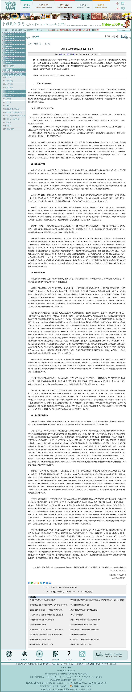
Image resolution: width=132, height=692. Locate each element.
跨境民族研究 (9, 129)
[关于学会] (26, 11)
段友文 (61, 54)
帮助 (110, 657)
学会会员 (72, 664)
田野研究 (9, 46)
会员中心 (64, 664)
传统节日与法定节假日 (14, 74)
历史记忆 (8, 122)
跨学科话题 (10, 95)
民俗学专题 (37, 44)
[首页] (10, 11)
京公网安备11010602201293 (81, 686)
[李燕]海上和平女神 (76, 615)
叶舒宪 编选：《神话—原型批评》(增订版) (84, 639)
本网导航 (105, 664)
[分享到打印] (50, 583)
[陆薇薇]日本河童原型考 (38, 625)
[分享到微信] (32, 583)
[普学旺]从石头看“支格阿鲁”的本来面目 (64, 587)
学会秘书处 (40, 683)
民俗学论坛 (39, 659)
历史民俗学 (10, 54)
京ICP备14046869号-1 (60, 686)
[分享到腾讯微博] (41, 583)
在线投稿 (24, 659)
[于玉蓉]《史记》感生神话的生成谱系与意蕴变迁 (46, 615)
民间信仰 (9, 62)
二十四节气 (10, 91)
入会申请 (69, 659)
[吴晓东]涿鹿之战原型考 (78, 634)
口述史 (7, 106)
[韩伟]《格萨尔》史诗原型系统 (40, 639)
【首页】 (6, 30)
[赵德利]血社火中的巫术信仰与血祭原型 (83, 610)
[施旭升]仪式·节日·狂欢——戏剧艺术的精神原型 (46, 610)
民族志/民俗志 (11, 50)
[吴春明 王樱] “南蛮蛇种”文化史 (81, 644)
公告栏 (9, 659)
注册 (106, 657)
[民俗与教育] (65, 11)
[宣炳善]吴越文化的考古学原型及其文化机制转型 (46, 629)
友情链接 (34, 664)
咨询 (115, 657)
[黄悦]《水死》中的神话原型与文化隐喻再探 (85, 620)
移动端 (98, 664)
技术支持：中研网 (85, 689)
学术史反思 (10, 34)
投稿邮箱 (84, 683)
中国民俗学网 (69, 54)
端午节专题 (9, 84)
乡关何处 (8, 126)
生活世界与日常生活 (12, 109)
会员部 (93, 683)
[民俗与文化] (83, 11)
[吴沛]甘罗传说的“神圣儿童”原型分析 (42, 600)
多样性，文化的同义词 (12, 119)
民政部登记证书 (45, 686)
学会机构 (19, 664)
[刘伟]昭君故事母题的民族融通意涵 (42, 620)
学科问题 (9, 42)
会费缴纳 (80, 664)
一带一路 (8, 102)
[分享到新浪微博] (35, 583)
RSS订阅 (82, 659)
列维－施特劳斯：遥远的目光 (15, 116)
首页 (29, 44)
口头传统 (47, 44)
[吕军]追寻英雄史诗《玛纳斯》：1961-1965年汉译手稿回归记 (71, 592)
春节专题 (8, 77)
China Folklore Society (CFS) (55, 677)
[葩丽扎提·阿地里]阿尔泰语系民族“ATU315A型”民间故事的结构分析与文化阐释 (97, 600)
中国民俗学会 (39, 677)
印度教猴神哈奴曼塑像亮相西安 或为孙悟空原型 (46, 634)
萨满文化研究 (9, 66)
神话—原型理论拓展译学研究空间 (41, 644)
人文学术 (8, 99)
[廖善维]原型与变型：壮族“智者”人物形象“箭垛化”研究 (48, 605)
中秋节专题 (9, 87)
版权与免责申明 (44, 664)
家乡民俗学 (10, 58)
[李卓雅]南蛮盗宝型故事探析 (80, 605)
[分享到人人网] (44, 583)
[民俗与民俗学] (44, 11)
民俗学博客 (55, 659)
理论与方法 (10, 38)
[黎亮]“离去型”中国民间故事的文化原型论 (84, 629)
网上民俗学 (55, 664)
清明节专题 (9, 81)
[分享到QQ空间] (38, 583)
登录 (120, 657)
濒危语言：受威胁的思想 (13, 112)
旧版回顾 (113, 664)
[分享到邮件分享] (47, 583)
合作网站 (26, 664)
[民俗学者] (101, 11)
